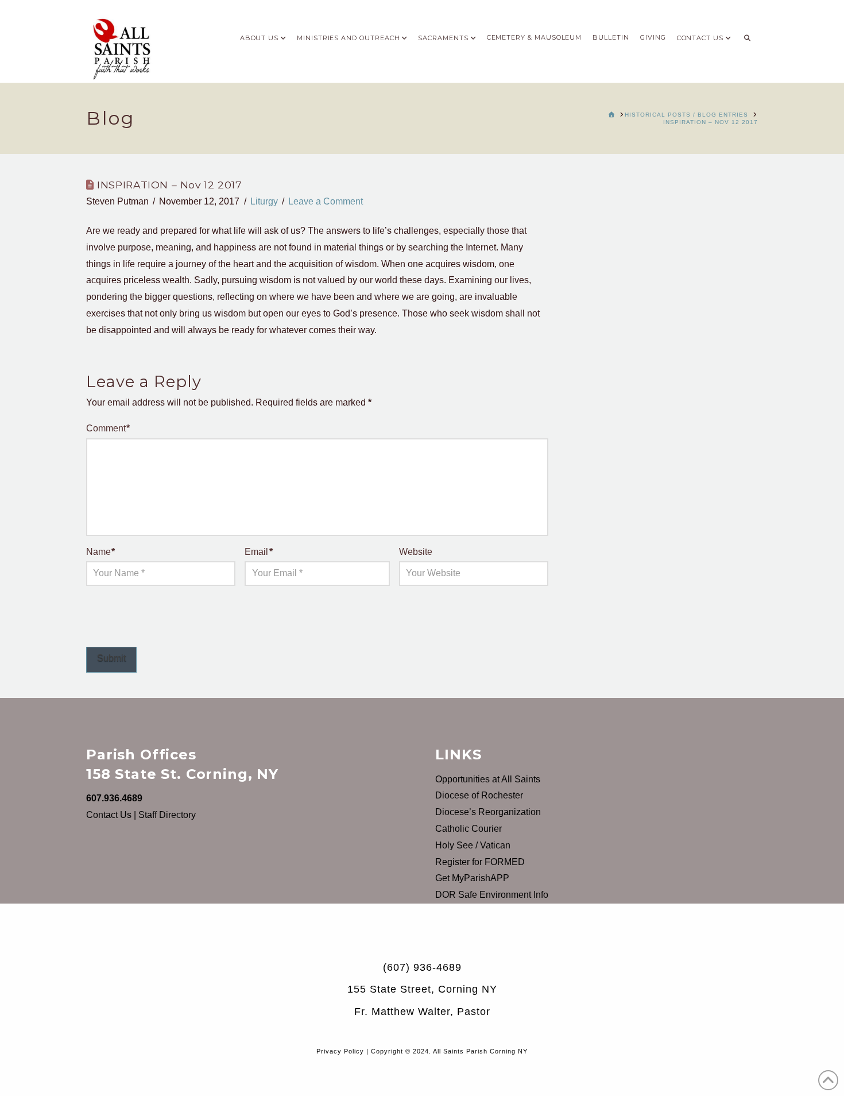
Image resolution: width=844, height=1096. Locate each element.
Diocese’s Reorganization (488, 812)
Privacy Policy (340, 1051)
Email (258, 552)
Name (100, 552)
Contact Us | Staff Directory (141, 815)
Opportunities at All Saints (487, 779)
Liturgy (264, 201)
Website (415, 552)
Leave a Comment (325, 201)
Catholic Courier (468, 828)
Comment (108, 428)
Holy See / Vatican (472, 845)
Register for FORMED (480, 862)
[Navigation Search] (747, 34)
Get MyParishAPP (472, 878)
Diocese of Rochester (479, 795)
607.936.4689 (114, 798)
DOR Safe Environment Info (491, 895)
